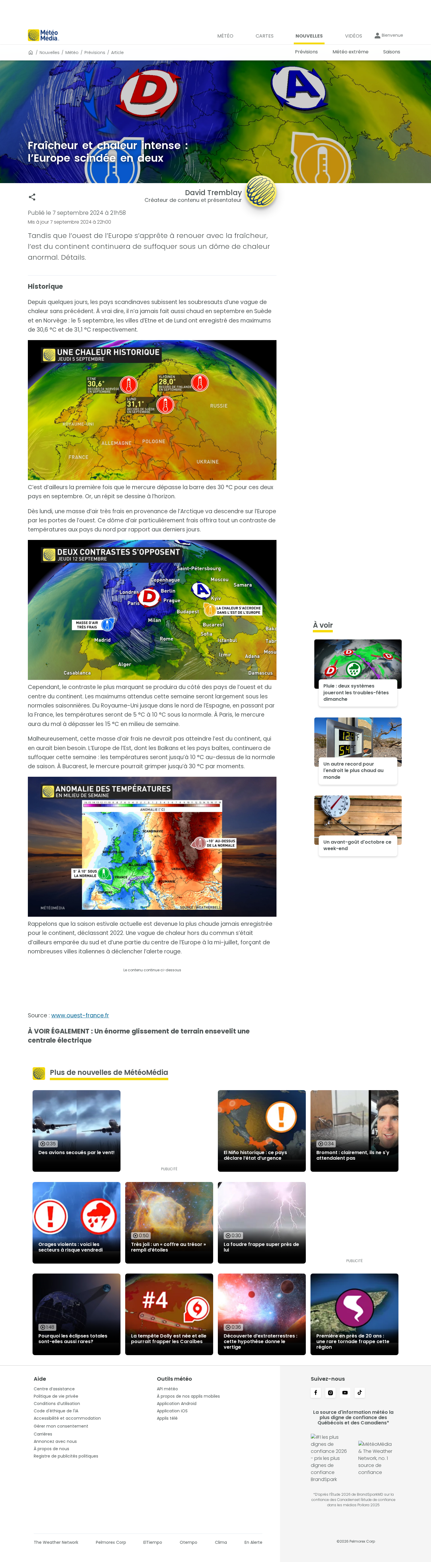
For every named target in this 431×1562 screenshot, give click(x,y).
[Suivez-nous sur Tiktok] (359, 1393)
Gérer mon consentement (61, 1426)
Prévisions (94, 52)
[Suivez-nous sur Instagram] (330, 1393)
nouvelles (50, 52)
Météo (72, 52)
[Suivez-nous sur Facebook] (315, 1393)
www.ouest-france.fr (80, 1015)
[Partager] (32, 197)
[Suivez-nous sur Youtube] (345, 1393)
